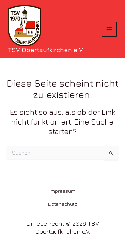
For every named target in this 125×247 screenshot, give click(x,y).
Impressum (62, 191)
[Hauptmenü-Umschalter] (109, 29)
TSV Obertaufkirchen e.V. (46, 49)
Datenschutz (62, 204)
